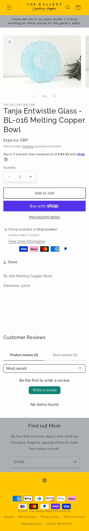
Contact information (59, 523)
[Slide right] (55, 96)
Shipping (28, 146)
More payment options (44, 217)
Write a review (45, 390)
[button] (9, 8)
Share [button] (12, 262)
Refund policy (27, 516)
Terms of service (74, 516)
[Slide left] (34, 96)
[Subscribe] (75, 462)
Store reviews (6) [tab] (65, 355)
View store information (26, 241)
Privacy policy (50, 516)
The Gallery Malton (41, 511)
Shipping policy (31, 523)
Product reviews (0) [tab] (24, 355)
